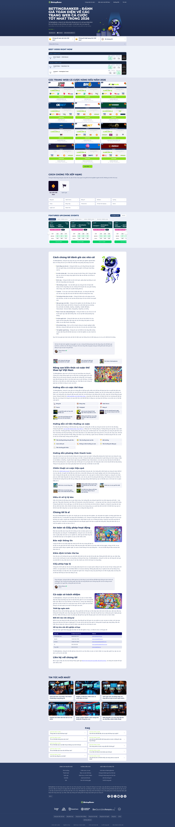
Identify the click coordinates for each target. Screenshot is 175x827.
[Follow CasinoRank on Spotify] (121, 796)
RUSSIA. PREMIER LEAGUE (62, 219)
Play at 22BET (59, 241)
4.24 (57, 233)
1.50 (101, 233)
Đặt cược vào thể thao (104, 2)
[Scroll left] (48, 233)
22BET (52, 233)
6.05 (109, 233)
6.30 (109, 236)
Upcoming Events (115, 215)
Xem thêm (86, 166)
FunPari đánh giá (114, 99)
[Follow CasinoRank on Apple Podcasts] (125, 796)
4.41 (57, 236)
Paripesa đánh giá (87, 119)
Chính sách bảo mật (93, 825)
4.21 (83, 236)
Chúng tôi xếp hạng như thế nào (107, 775)
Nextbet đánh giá (61, 140)
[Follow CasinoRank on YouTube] (118, 796)
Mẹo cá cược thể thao (85, 773)
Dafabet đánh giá (114, 160)
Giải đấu (66, 778)
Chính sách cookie (56, 825)
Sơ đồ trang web (107, 780)
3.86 (61, 233)
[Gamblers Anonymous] (64, 809)
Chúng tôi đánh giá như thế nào (107, 773)
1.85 (66, 236)
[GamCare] (73, 809)
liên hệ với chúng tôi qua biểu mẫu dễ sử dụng (94, 660)
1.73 (87, 236)
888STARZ (52, 236)
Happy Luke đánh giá (87, 160)
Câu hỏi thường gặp (85, 780)
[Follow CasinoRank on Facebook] (108, 796)
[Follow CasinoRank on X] (115, 796)
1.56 (101, 236)
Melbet (52, 238)
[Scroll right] (126, 233)
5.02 (79, 236)
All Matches (52, 219)
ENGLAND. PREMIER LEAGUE (76, 219)
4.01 (61, 236)
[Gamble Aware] (104, 809)
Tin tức (124, 2)
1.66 (87, 233)
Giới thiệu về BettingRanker (107, 770)
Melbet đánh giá (87, 140)
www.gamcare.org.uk (97, 636)
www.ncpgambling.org (97, 639)
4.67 (105, 236)
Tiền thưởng (66, 770)
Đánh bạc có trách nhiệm (85, 775)
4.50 (105, 233)
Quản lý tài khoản (85, 778)
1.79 (66, 233)
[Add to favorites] (50, 56)
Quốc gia (66, 775)
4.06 (83, 233)
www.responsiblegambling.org (99, 641)
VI (49, 796)
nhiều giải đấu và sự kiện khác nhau (76, 396)
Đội (66, 780)
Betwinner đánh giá (113, 119)
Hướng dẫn (116, 2)
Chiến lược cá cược (85, 770)
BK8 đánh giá (87, 99)
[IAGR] (56, 809)
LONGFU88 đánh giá (61, 99)
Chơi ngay (61, 96)
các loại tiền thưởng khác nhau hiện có (73, 428)
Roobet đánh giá (61, 160)
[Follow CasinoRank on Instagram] (112, 796)
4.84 (79, 233)
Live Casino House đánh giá (113, 140)
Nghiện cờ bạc (66, 825)
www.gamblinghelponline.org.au (99, 644)
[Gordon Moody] (85, 809)
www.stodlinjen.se (96, 647)
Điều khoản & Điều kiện (118, 825)
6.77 (122, 236)
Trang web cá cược (90, 2)
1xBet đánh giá (61, 119)
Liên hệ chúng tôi (107, 778)
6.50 (122, 233)
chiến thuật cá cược (64, 471)
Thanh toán (66, 773)
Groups (123, 215)
